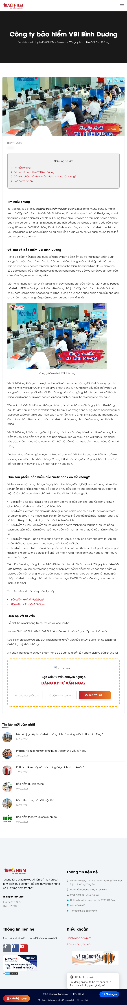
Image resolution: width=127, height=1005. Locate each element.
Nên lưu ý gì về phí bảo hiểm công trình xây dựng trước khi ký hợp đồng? (59, 734)
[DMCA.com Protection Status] (11, 973)
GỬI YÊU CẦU (96, 695)
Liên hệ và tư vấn (22, 180)
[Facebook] (15, 948)
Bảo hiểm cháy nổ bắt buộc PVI (35, 800)
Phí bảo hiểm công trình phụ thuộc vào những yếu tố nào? (51, 750)
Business (61, 42)
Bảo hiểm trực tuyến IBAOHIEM (36, 42)
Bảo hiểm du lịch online (30, 783)
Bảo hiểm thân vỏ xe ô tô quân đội (36, 816)
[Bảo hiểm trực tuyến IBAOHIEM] (13, 5)
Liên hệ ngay (18, 998)
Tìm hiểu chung (21, 167)
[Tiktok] (7, 948)
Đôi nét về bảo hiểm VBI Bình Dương (32, 171)
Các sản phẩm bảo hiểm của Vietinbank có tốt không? (43, 176)
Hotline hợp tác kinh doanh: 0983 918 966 (92, 899)
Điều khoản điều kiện (79, 944)
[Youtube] (24, 948)
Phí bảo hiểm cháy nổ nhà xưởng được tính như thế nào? (50, 767)
